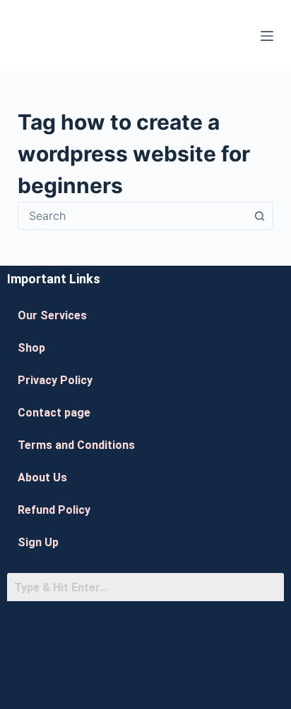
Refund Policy (54, 510)
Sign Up (38, 542)
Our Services (52, 315)
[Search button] (259, 215)
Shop (31, 347)
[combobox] (132, 216)
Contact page (54, 412)
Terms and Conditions (76, 445)
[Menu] (267, 36)
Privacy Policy (55, 380)
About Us (42, 477)
